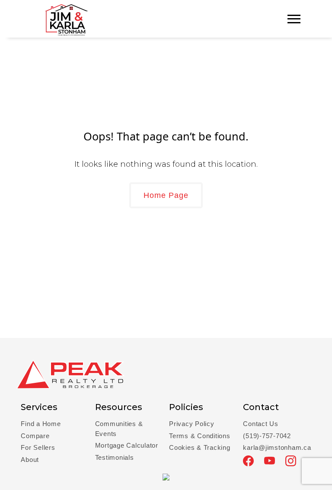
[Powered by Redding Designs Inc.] (166, 476)
